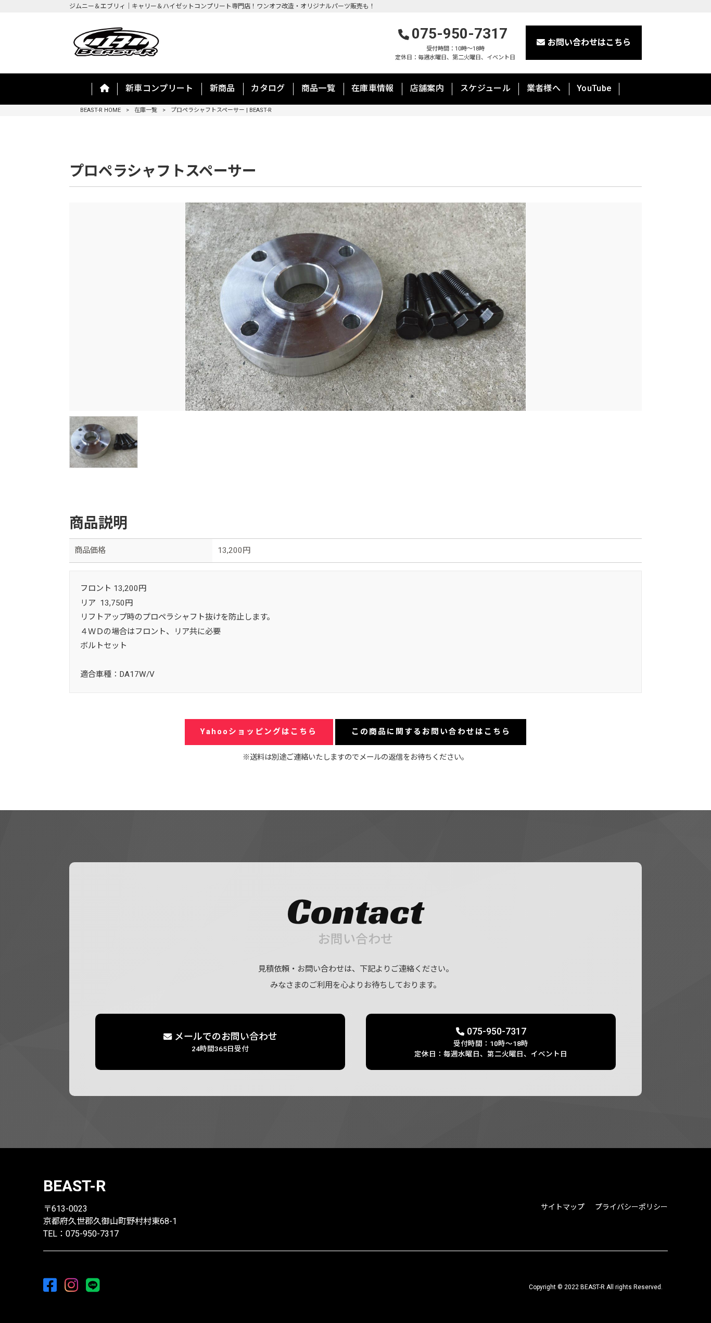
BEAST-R (74, 1186)
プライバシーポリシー (631, 1207)
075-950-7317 (455, 43)
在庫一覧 (145, 110)
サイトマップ (563, 1207)
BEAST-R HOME (100, 110)
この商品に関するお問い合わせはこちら (431, 731)
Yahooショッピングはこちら (258, 731)
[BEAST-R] (115, 41)
